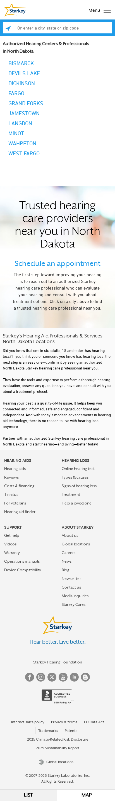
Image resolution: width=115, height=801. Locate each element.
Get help (11, 535)
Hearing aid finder (19, 511)
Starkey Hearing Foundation (57, 662)
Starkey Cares (73, 604)
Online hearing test (78, 468)
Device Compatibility (22, 570)
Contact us (71, 587)
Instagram (40, 677)
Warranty (12, 552)
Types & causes (75, 477)
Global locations (76, 544)
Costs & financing (19, 486)
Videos (10, 544)
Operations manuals (22, 561)
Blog (66, 570)
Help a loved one (77, 503)
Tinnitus (11, 494)
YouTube (63, 677)
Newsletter (71, 578)
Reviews (11, 477)
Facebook (29, 677)
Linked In (74, 677)
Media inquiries (75, 596)
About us (70, 535)
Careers (68, 552)
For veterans (15, 503)
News (66, 561)
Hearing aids (15, 468)
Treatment (71, 494)
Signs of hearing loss (79, 486)
